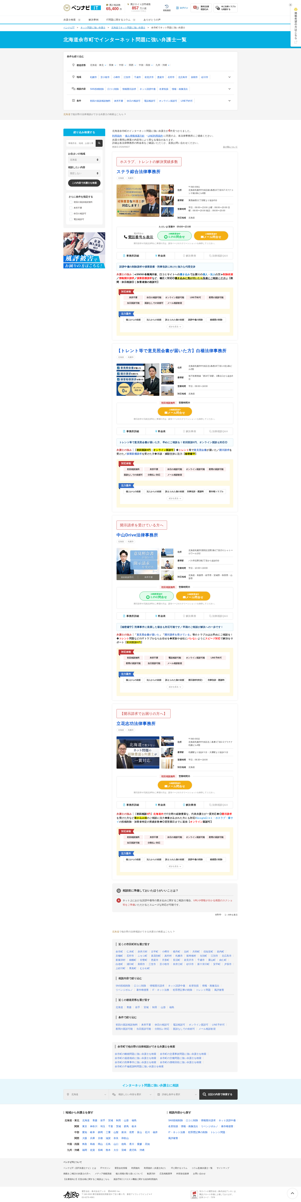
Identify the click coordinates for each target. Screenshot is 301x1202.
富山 (139, 1132)
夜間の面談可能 (124, 1029)
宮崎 (123, 1150)
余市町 (119, 951)
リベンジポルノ (124, 990)
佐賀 (92, 1150)
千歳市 (137, 77)
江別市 (127, 77)
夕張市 (227, 964)
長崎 (100, 1150)
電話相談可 (149, 101)
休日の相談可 (133, 101)
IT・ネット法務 (160, 990)
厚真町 (132, 968)
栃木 (134, 1126)
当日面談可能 (143, 1029)
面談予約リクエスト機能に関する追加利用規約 (135, 1179)
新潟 (123, 1132)
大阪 (84, 1138)
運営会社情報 (121, 1168)
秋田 (154, 1007)
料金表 (162, 255)
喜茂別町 (156, 955)
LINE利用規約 (155, 135)
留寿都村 (191, 955)
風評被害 (219, 990)
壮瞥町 (143, 960)
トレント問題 (203, 990)
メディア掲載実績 (103, 1173)
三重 (108, 1132)
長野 (131, 1132)
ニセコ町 (142, 955)
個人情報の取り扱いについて (129, 1173)
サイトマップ (223, 1168)
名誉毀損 (163, 89)
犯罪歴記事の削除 (182, 990)
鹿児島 (133, 1150)
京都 (100, 1138)
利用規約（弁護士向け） (155, 1168)
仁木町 (130, 951)
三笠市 (152, 964)
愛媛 (139, 1144)
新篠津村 (120, 960)
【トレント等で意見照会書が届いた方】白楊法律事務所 (172, 350)
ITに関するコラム (179, 1168)
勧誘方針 (151, 1173)
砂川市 (204, 77)
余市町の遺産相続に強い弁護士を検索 (135, 1058)
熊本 (108, 1150)
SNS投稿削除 (97, 89)
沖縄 (142, 1150)
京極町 (119, 955)
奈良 (116, 1138)
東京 (84, 1126)
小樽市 (116, 77)
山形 (163, 1007)
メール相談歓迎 (207, 1029)
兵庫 (92, 1138)
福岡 (84, 1150)
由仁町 (223, 960)
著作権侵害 (142, 990)
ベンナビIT (69, 27)
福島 (171, 1007)
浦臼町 (130, 964)
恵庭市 (160, 77)
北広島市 (182, 77)
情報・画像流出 (180, 89)
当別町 (203, 955)
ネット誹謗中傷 (148, 89)
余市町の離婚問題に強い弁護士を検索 (135, 1054)
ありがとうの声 (152, 19)
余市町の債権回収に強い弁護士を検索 (180, 1062)
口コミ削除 (113, 89)
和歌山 (125, 1138)
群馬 (126, 1126)
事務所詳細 (132, 255)
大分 (116, 1150)
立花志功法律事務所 (136, 723)
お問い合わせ (199, 1173)
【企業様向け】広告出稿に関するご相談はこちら (86, 1179)
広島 (108, 1144)
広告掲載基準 (166, 1173)
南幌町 (132, 960)
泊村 (186, 951)
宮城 (146, 1007)
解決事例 (93, 19)
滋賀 (108, 1138)
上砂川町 (120, 968)
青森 (129, 1007)
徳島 (123, 1144)
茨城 (118, 1126)
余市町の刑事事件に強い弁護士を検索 (135, 1062)
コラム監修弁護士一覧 (202, 1168)
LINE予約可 (187, 101)
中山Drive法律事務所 (137, 535)
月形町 (165, 960)
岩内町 (220, 951)
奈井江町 (178, 964)
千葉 (110, 1126)
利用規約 (117, 135)
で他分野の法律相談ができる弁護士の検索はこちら (93, 114)
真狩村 (168, 955)
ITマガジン (105, 1168)
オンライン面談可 (168, 101)
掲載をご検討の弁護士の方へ (77, 1173)
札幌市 (93, 77)
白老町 (119, 964)
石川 (147, 1132)
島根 (92, 1144)
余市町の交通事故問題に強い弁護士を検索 (183, 1054)
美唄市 (194, 77)
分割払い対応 (162, 1029)
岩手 (137, 1007)
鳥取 (84, 1144)
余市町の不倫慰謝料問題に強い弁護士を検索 (139, 1066)
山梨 (116, 1132)
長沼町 (176, 960)
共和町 (196, 951)
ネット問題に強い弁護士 (92, 27)
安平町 (217, 964)
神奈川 (93, 1126)
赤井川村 (142, 951)
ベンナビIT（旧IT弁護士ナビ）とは (79, 1168)
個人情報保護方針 (135, 135)
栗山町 (212, 960)
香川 (131, 1144)
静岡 (100, 1132)
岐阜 (92, 1132)
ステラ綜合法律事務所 (139, 171)
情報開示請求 (129, 89)
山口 (116, 1144)
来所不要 (118, 101)
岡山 (100, 1144)
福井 (155, 1132)
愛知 (84, 1132)
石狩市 (171, 77)
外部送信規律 (182, 1173)
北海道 (121, 178)
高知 (147, 1144)
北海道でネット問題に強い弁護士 (128, 27)
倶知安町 (208, 951)
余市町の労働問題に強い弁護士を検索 (180, 1058)
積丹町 (176, 951)
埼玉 (102, 1126)
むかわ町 (145, 968)
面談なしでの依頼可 (184, 1029)
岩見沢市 (149, 77)
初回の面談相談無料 (100, 101)
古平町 (154, 951)
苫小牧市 (105, 77)
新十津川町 (203, 964)
